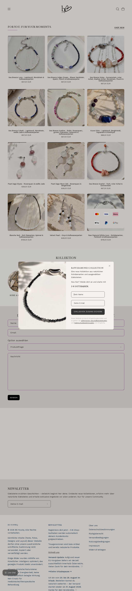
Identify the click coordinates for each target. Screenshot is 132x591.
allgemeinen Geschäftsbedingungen (94, 321)
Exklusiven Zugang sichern (88, 312)
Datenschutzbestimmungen (84, 323)
